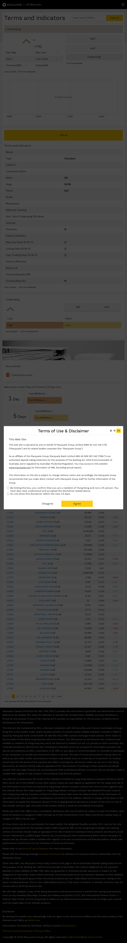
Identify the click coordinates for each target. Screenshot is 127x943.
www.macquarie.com (20, 467)
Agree (77, 503)
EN (118, 430)
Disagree (47, 503)
